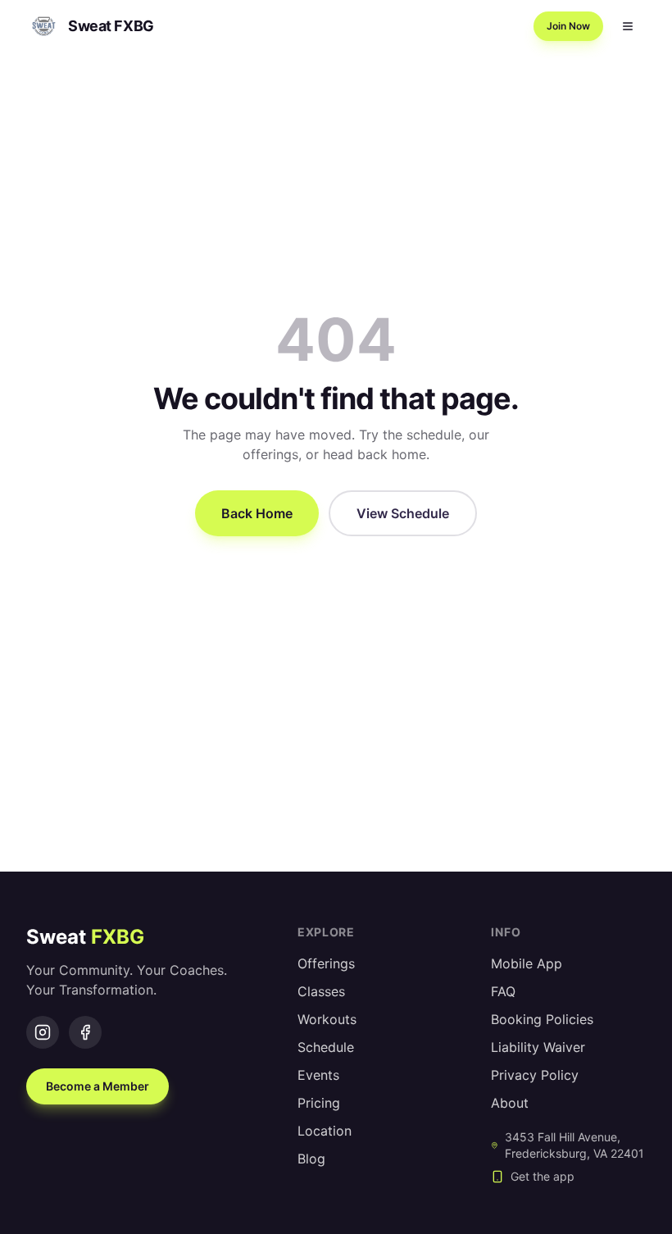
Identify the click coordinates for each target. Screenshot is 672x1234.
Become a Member (97, 1086)
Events (318, 1075)
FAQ (503, 991)
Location (324, 1130)
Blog (311, 1158)
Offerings (326, 963)
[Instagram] (42, 1032)
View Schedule (402, 513)
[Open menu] (628, 26)
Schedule (325, 1047)
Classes (321, 991)
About (510, 1103)
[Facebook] (85, 1032)
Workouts (326, 1019)
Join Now (568, 26)
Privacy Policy (535, 1075)
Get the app (542, 1176)
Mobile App (526, 963)
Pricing (318, 1103)
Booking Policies (542, 1019)
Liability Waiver (538, 1047)
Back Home (257, 513)
